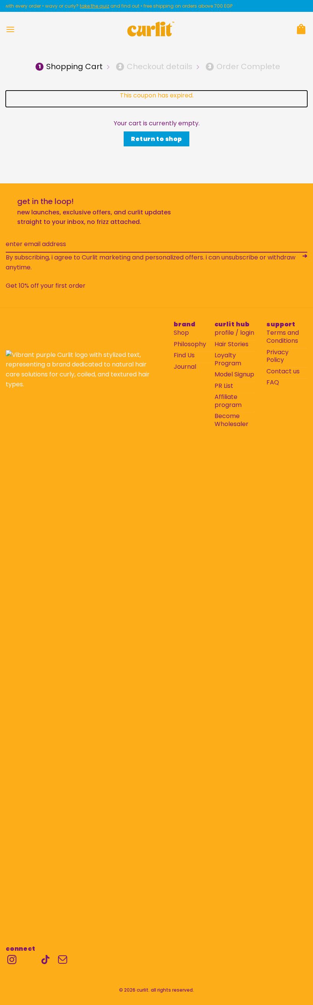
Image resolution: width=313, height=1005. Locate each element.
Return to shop (156, 139)
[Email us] (62, 959)
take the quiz (88, 6)
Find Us (184, 356)
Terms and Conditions (282, 337)
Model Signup (234, 375)
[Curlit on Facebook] (28, 959)
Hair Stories (231, 344)
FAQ (272, 383)
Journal (185, 367)
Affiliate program (228, 401)
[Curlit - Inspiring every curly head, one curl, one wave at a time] (151, 29)
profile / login (234, 333)
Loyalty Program (228, 360)
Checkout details (155, 66)
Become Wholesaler (231, 420)
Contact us (283, 372)
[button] (10, 29)
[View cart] (301, 29)
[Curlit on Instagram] (11, 959)
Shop (181, 333)
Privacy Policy (277, 357)
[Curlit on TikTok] (45, 959)
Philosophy (190, 344)
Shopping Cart (71, 66)
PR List (224, 386)
